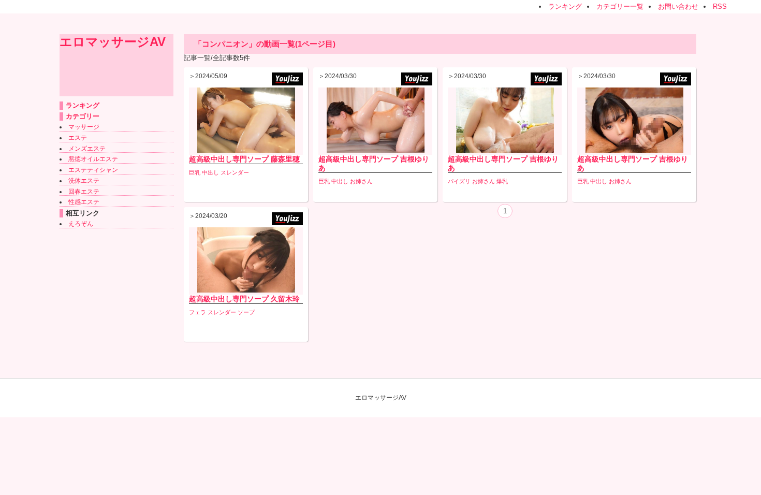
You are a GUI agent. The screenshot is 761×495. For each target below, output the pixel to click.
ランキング (565, 6)
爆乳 (502, 181)
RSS (720, 6)
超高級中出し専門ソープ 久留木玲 (244, 299)
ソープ (246, 312)
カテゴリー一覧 (619, 6)
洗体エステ (83, 180)
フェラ (197, 312)
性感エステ (83, 202)
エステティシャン (93, 169)
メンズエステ (87, 148)
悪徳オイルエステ (93, 159)
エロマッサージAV (113, 42)
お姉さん (361, 181)
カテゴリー (82, 116)
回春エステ (83, 191)
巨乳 (194, 172)
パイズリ (459, 181)
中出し (210, 172)
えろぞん (80, 223)
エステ (77, 137)
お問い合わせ (678, 6)
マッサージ (83, 126)
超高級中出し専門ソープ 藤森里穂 (244, 159)
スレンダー (235, 172)
